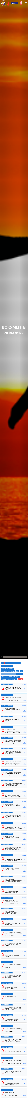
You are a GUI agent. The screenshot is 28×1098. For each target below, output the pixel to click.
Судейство (19, 674)
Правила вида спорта (7, 668)
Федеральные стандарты (8, 671)
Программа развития (7, 666)
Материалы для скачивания (9, 679)
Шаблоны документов (13, 676)
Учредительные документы (13, 663)
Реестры (4, 676)
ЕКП (21, 671)
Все (3, 663)
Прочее (20, 679)
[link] (14, 687)
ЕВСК (17, 671)
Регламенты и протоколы (8, 674)
